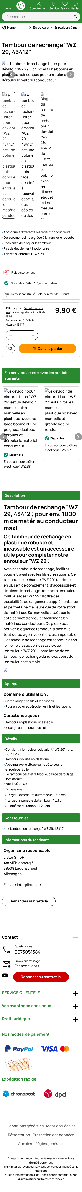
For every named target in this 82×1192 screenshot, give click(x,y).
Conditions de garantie (54, 1175)
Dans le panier (50, 348)
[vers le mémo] (10, 348)
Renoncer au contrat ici (41, 976)
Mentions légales (60, 1125)
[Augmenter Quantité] (33, 335)
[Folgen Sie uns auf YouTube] (5, 977)
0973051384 (28, 952)
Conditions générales (25, 1125)
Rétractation (19, 1134)
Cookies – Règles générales (41, 1143)
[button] (41, 72)
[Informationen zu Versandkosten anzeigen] (37, 1094)
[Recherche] (75, 16)
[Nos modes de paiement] (41, 1056)
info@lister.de (22, 884)
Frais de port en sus (23, 272)
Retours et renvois (52, 1179)
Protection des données (53, 1134)
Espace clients (27, 965)
